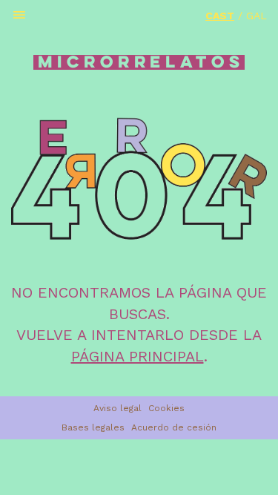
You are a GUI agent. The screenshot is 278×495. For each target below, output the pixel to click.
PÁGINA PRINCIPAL (137, 356)
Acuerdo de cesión (173, 427)
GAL (256, 16)
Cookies (166, 408)
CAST (219, 16)
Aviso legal (117, 408)
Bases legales (93, 427)
